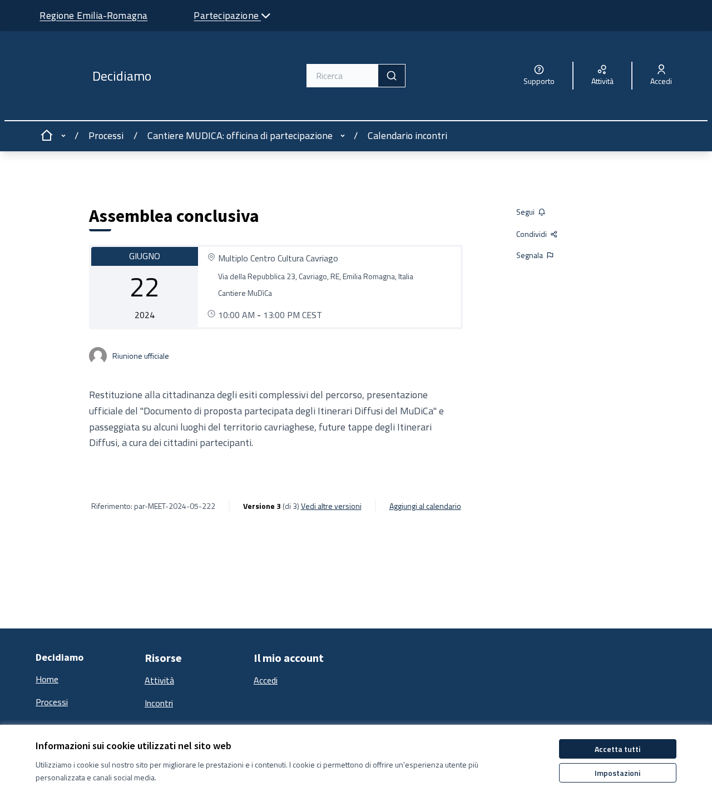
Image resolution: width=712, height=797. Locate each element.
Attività (159, 680)
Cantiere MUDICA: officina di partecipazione (240, 135)
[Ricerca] (391, 76)
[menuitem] (86, 679)
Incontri (159, 703)
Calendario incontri (407, 135)
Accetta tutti (617, 749)
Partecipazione (227, 15)
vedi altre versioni (331, 506)
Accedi (266, 680)
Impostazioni (617, 773)
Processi (105, 135)
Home (47, 679)
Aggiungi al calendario (425, 506)
